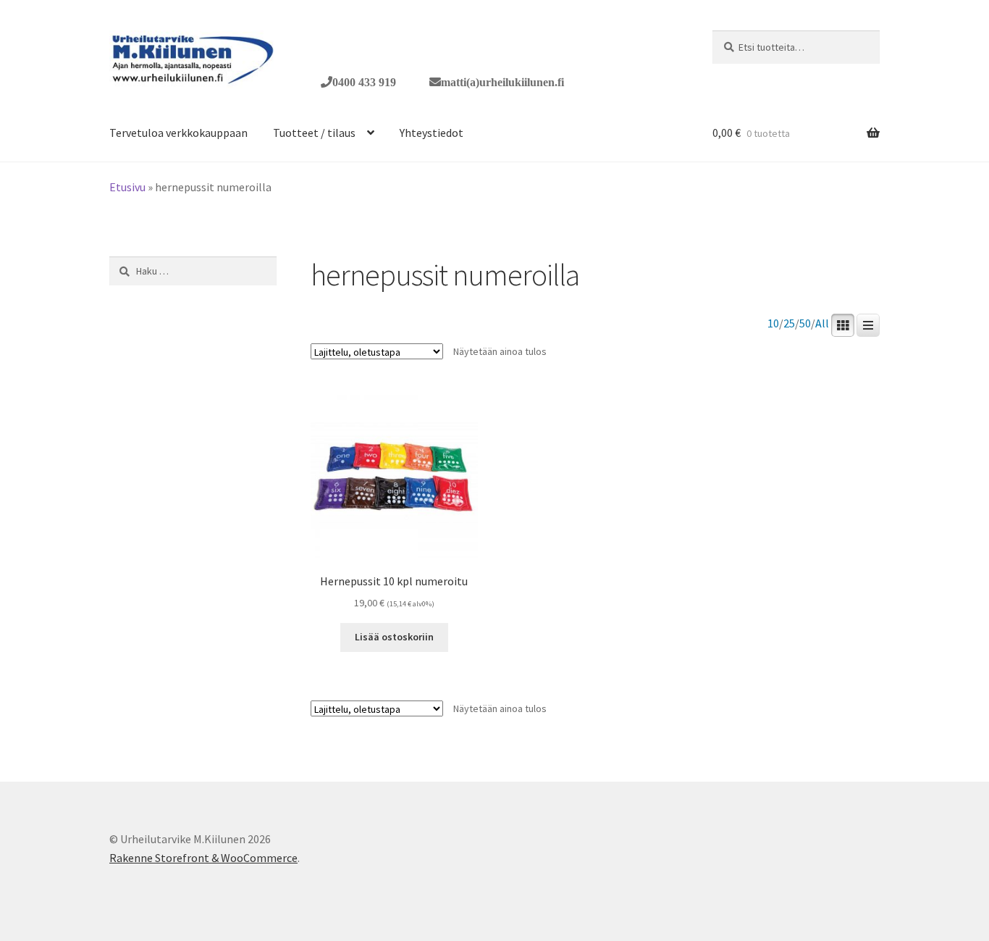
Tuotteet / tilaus (314, 132)
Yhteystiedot (431, 132)
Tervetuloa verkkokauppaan (178, 132)
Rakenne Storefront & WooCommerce (203, 857)
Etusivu (127, 187)
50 (805, 323)
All (822, 323)
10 (773, 323)
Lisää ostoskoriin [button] (394, 636)
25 (789, 323)
